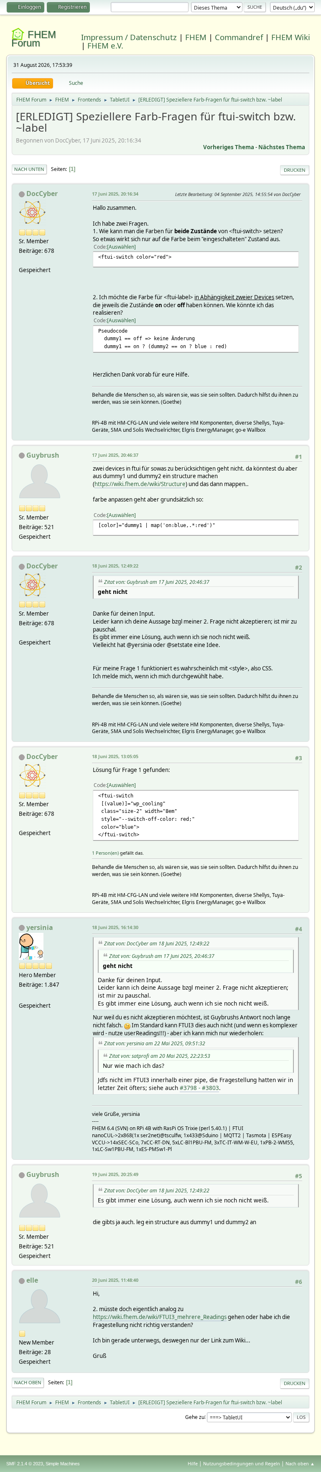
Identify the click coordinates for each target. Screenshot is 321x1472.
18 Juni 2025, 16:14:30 (115, 927)
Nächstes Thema (281, 147)
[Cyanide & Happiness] (22, 995)
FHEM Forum (33, 38)
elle (32, 1280)
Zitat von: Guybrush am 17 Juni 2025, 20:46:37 (156, 582)
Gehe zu (194, 1416)
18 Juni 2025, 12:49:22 (115, 566)
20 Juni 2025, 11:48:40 (115, 1280)
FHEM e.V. (105, 45)
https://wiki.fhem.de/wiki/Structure (140, 484)
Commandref (239, 37)
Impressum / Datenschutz (129, 37)
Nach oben (27, 1382)
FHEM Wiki (290, 37)
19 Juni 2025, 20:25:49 (115, 1174)
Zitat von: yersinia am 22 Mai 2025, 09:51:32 (154, 1043)
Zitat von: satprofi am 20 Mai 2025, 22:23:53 (159, 1055)
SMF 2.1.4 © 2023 (24, 1463)
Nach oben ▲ (300, 1463)
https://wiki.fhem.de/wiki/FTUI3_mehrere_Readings (160, 1317)
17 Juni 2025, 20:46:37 (115, 455)
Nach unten (29, 169)
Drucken (295, 170)
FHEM (195, 37)
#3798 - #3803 (199, 1088)
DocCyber (42, 193)
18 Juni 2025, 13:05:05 (115, 756)
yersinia (39, 927)
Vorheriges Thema (228, 147)
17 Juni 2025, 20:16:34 (115, 194)
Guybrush (42, 455)
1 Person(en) (105, 853)
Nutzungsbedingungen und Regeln (241, 1463)
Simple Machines (63, 1463)
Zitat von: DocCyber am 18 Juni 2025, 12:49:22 (156, 943)
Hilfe (193, 1463)
